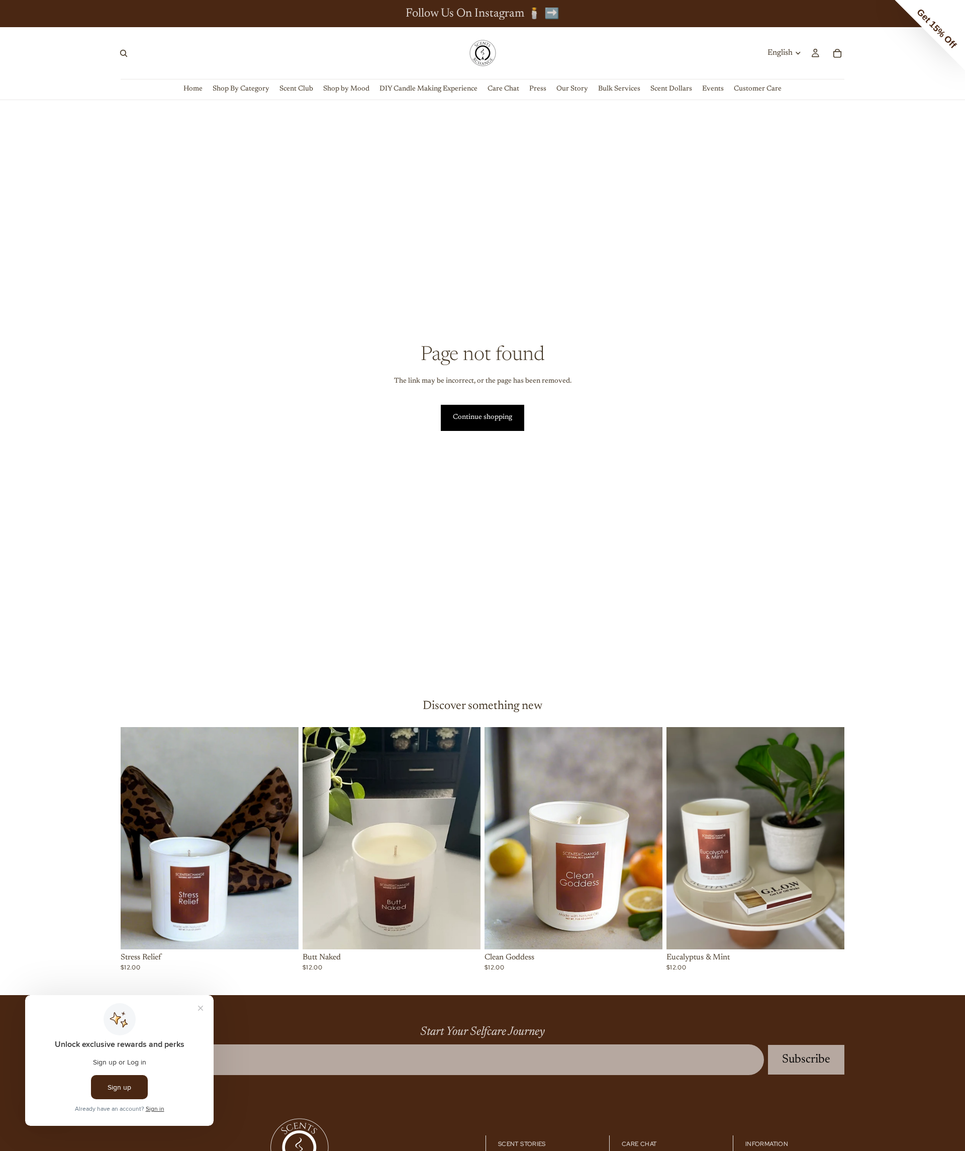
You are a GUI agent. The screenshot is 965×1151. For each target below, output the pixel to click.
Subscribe (806, 1059)
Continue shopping (482, 417)
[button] (930, 35)
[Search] (124, 53)
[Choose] (283, 934)
